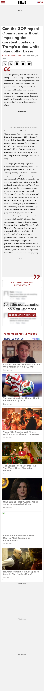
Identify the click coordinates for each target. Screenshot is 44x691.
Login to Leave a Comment (22, 315)
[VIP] (40, 3)
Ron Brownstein (12, 56)
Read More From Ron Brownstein (22, 283)
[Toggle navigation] (3, 3)
